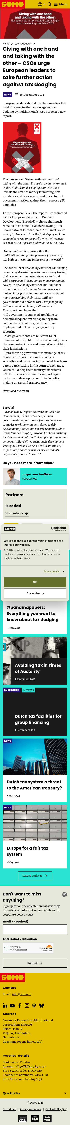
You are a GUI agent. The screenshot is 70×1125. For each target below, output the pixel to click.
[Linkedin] (5, 1005)
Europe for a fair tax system (27, 851)
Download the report (16, 391)
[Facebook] (19, 1005)
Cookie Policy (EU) (56, 1109)
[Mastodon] (34, 1005)
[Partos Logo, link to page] (47, 1118)
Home (6, 43)
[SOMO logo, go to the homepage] (12, 4)
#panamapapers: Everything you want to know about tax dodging (33, 613)
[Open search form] (50, 4)
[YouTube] (12, 1006)
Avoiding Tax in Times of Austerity (38, 668)
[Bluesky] (41, 1005)
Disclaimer (9, 1109)
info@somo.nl (21, 994)
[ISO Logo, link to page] (35, 1118)
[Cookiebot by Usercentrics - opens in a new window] (51, 528)
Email (15, 922)
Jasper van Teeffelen (37, 474)
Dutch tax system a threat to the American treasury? (34, 785)
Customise (33, 593)
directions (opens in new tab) (22, 1041)
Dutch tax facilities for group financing (38, 719)
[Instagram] (27, 1005)
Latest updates (23, 43)
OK (35, 582)
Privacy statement (30, 1109)
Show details (51, 571)
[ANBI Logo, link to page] (22, 1118)
